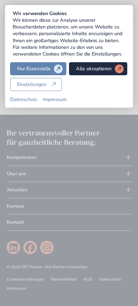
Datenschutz (24, 99)
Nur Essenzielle (34, 68)
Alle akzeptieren (94, 68)
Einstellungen (31, 84)
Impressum (55, 99)
